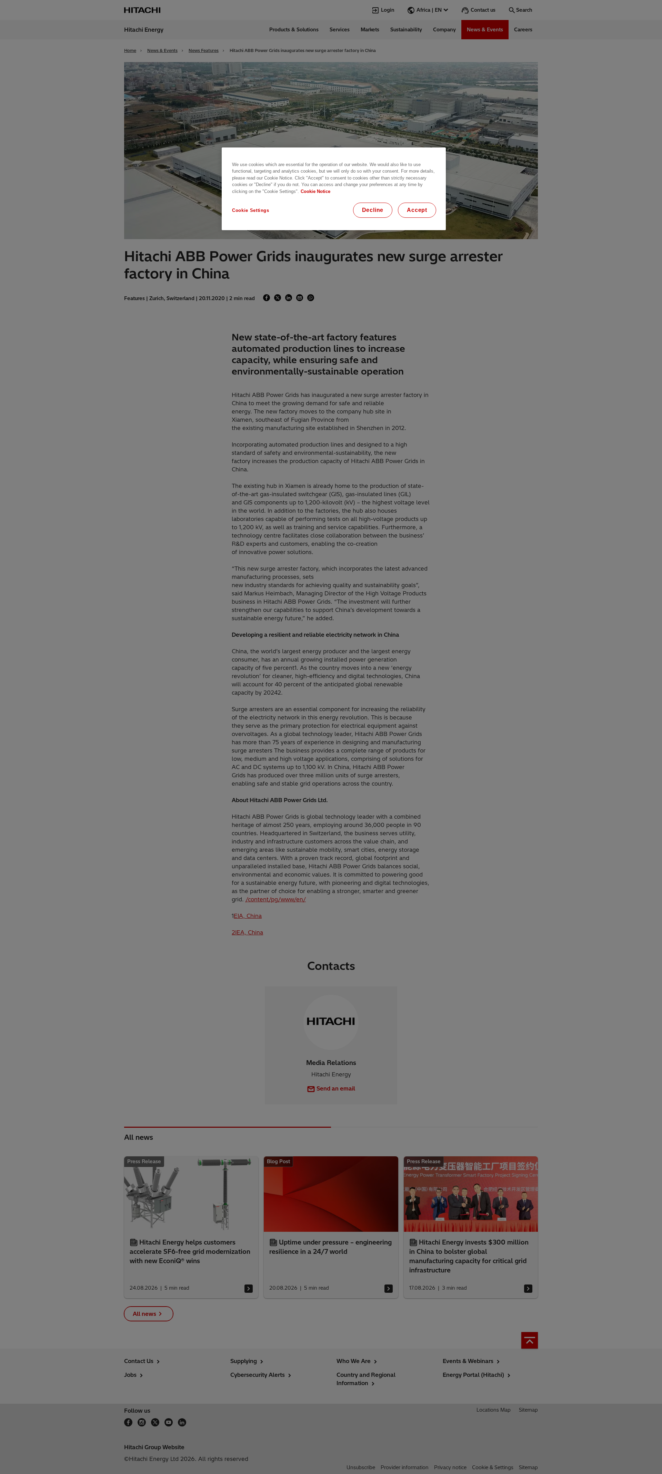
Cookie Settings (250, 210)
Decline (373, 210)
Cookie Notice (315, 191)
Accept (417, 210)
